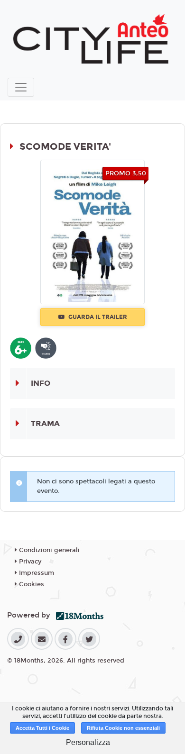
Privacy (29, 561)
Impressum (35, 573)
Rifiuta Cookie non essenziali (123, 728)
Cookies (30, 584)
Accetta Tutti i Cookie (42, 728)
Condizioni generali (48, 550)
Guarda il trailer (97, 317)
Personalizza (88, 742)
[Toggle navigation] (21, 87)
